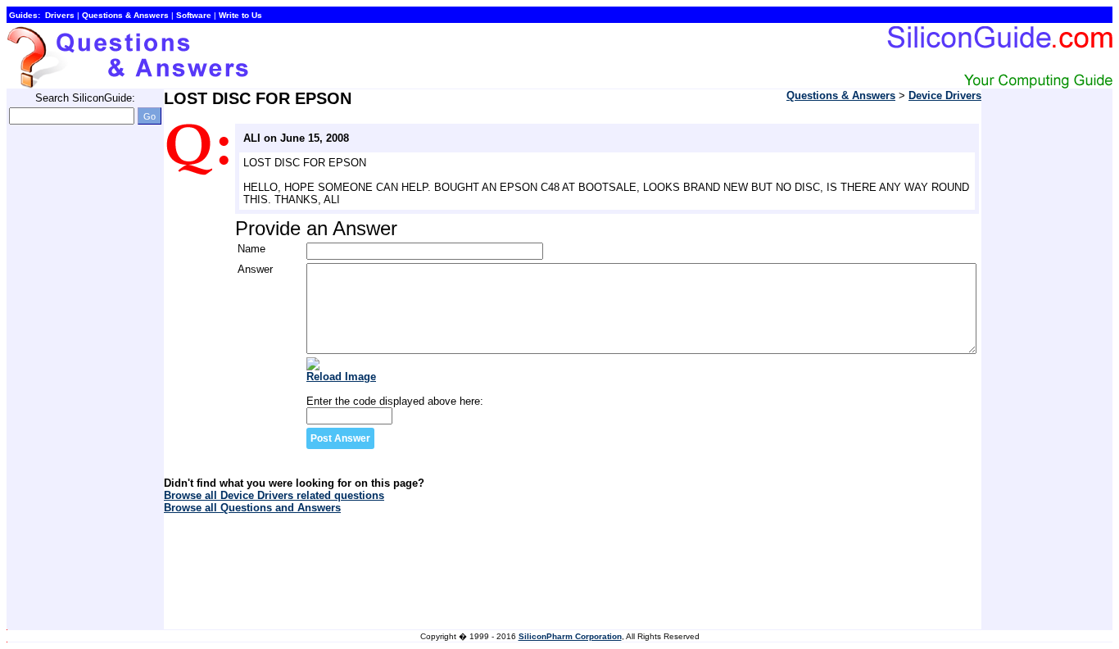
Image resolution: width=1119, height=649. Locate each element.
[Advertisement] (72, 383)
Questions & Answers (840, 95)
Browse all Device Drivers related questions (274, 495)
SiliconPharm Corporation (570, 636)
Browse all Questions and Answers (252, 508)
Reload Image (341, 376)
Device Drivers (944, 95)
